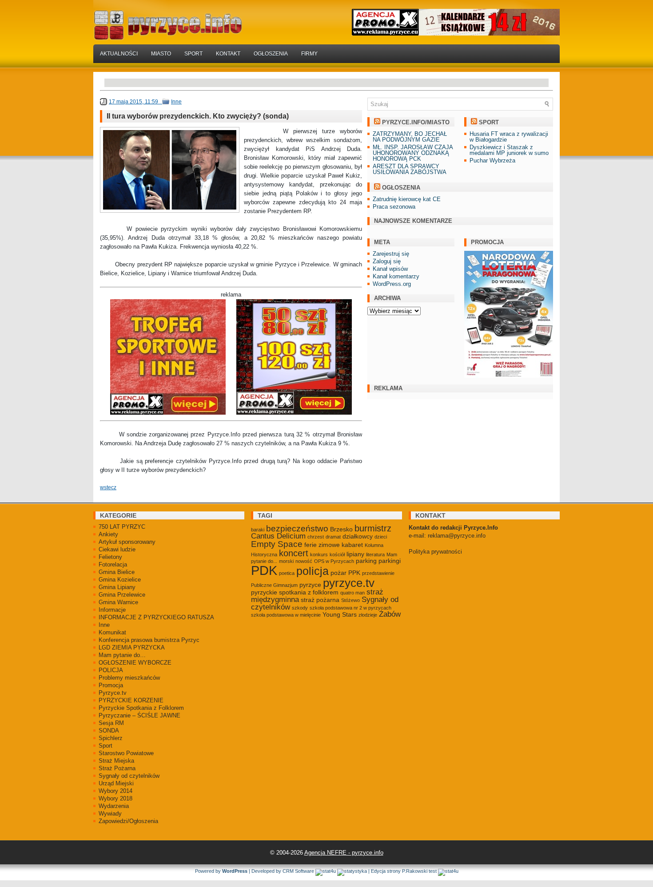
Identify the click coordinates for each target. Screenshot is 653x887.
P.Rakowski (414, 871)
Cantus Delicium (278, 536)
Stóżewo (350, 600)
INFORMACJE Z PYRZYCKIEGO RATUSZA (156, 617)
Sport (193, 54)
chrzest (315, 536)
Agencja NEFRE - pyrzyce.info (343, 852)
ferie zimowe (322, 544)
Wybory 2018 (115, 798)
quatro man (352, 592)
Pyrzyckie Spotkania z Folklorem (141, 708)
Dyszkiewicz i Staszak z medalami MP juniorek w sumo (509, 150)
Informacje (112, 609)
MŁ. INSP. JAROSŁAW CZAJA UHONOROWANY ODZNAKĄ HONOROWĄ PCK (413, 153)
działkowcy (357, 536)
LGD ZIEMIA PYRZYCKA (132, 647)
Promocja (111, 685)
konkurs (319, 554)
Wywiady (110, 813)
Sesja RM (111, 723)
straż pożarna (320, 599)
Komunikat (112, 632)
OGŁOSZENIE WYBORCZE (135, 662)
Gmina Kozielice (120, 579)
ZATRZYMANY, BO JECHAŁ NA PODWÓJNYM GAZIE (410, 137)
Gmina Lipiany (117, 587)
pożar (338, 572)
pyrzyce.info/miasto (416, 122)
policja (312, 571)
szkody (300, 607)
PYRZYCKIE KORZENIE (131, 700)
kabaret (352, 544)
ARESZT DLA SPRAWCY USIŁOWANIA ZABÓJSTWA (409, 169)
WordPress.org (392, 284)
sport (489, 122)
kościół (337, 554)
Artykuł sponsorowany (127, 542)
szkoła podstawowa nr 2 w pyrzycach (350, 607)
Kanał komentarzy (396, 276)
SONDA (109, 730)
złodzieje (367, 615)
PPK (354, 572)
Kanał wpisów (390, 268)
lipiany (355, 554)
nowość (303, 561)
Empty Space (277, 544)
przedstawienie (378, 573)
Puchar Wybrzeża (492, 160)
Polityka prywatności (435, 551)
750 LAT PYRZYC (122, 526)
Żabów (390, 614)
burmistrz (372, 528)
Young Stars (340, 614)
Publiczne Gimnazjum (274, 585)
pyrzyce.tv (348, 583)
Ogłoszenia (271, 54)
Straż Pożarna (117, 768)
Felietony (110, 557)
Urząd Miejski (116, 783)
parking (366, 560)
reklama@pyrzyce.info (457, 535)
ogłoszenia (401, 187)
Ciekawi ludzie (117, 549)
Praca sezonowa (394, 206)
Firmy (309, 54)
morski (286, 561)
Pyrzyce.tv (113, 692)
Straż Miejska (116, 760)
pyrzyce (310, 584)
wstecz (108, 487)
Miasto (161, 54)
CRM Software (298, 871)
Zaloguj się (387, 261)
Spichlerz (111, 738)
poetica (287, 573)
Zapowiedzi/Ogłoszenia (128, 821)
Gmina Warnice (118, 602)
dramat (333, 536)
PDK (264, 570)
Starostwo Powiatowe (126, 753)
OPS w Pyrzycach (334, 561)
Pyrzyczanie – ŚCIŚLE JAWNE (139, 715)
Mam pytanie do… (122, 655)
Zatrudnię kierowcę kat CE (407, 199)
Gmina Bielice (117, 572)
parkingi (389, 560)
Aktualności (119, 54)
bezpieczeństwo (297, 528)
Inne (176, 102)
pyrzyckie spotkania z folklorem (294, 592)
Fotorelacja (113, 564)
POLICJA (111, 670)
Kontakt (228, 54)
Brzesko (341, 529)
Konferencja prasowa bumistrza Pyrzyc (149, 640)
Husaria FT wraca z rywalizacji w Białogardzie (509, 137)
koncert (293, 553)
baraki (257, 529)
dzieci (380, 536)
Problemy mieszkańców (129, 677)
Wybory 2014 (115, 791)
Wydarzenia (114, 806)
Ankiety (108, 534)
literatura (375, 554)
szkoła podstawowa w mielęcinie (286, 615)
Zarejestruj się (391, 253)
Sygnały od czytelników (129, 775)
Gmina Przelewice (122, 594)
